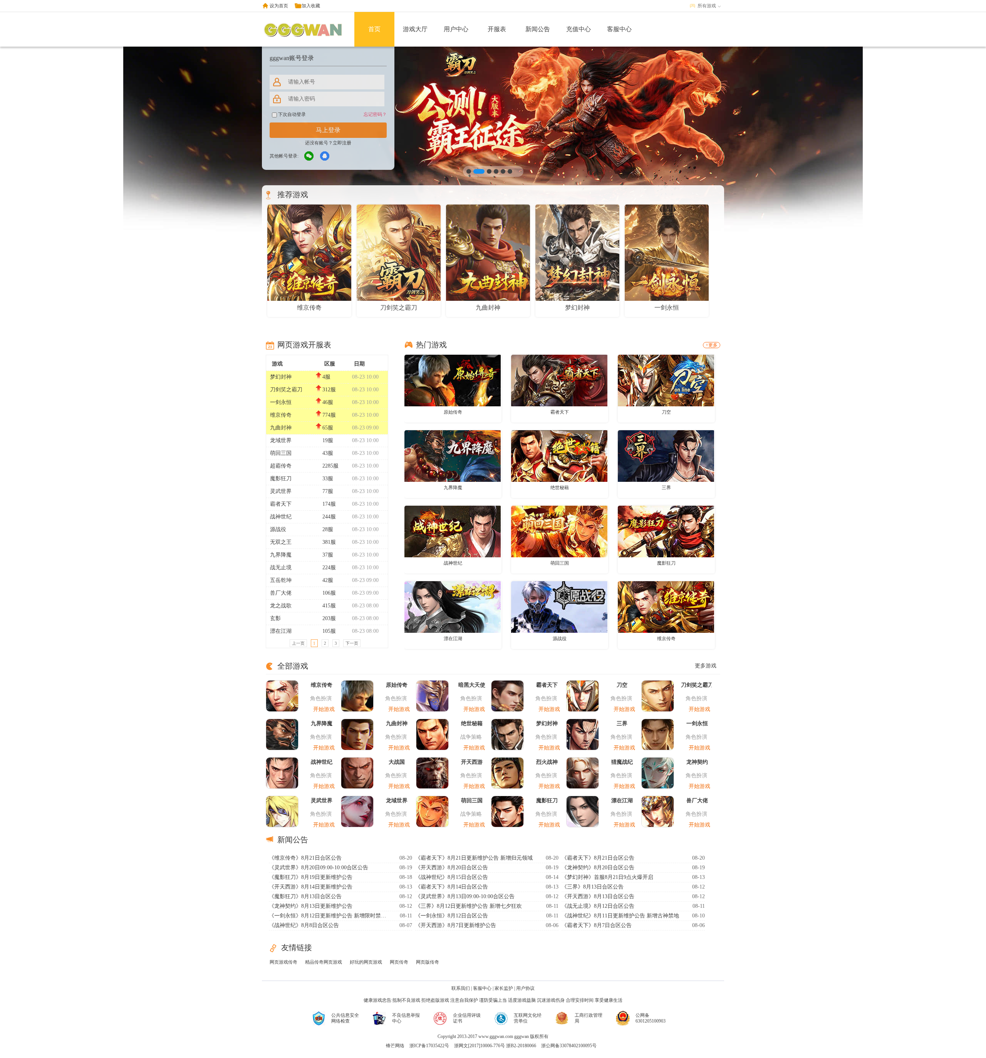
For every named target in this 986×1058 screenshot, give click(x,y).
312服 (329, 389)
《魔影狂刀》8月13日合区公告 (305, 896)
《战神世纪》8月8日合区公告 (304, 925)
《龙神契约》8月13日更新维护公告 (310, 906)
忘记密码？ (375, 114)
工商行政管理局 (588, 1018)
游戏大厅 (415, 29)
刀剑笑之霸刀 (286, 389)
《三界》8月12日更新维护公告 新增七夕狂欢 (468, 906)
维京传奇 (281, 415)
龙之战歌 (281, 606)
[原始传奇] (452, 380)
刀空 (666, 412)
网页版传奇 (427, 962)
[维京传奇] (666, 606)
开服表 (497, 29)
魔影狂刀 (281, 478)
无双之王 (281, 542)
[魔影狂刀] (666, 531)
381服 (329, 542)
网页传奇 (399, 962)
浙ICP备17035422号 (429, 1045)
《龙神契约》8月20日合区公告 (598, 867)
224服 (329, 567)
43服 (327, 453)
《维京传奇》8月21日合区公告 (305, 858)
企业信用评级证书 (467, 1018)
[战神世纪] (452, 531)
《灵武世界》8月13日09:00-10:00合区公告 (465, 896)
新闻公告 (537, 29)
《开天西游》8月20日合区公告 (451, 867)
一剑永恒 (281, 402)
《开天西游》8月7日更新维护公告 (455, 925)
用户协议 (525, 988)
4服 (326, 377)
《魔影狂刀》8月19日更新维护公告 (310, 877)
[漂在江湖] (452, 606)
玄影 (275, 618)
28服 (327, 529)
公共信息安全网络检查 (345, 1018)
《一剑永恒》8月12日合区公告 (451, 916)
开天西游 (472, 762)
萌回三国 (281, 453)
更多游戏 (705, 666)
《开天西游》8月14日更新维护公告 (310, 887)
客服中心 (619, 29)
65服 (327, 428)
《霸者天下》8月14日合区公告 (451, 887)
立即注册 (342, 143)
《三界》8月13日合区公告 (593, 887)
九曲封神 (281, 428)
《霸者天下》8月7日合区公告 (597, 925)
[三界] (666, 455)
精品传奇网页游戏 (323, 962)
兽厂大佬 (281, 593)
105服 (329, 631)
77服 (327, 491)
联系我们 (460, 988)
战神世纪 (281, 517)
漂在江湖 (281, 631)
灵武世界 (281, 491)
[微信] (309, 156)
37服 (327, 555)
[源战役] (559, 606)
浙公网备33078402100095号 (569, 1045)
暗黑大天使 (471, 685)
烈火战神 (547, 762)
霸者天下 (281, 504)
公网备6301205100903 (651, 1018)
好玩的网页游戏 (366, 962)
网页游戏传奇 (283, 962)
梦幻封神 (281, 377)
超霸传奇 (281, 466)
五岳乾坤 (281, 580)
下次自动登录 (291, 114)
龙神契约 (697, 762)
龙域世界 (281, 440)
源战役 (278, 529)
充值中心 (578, 29)
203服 (329, 618)
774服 (329, 415)
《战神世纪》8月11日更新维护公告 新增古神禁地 (620, 916)
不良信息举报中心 (406, 1018)
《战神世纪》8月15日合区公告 (451, 877)
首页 (374, 29)
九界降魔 (281, 555)
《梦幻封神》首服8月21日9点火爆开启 (607, 877)
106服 (329, 593)
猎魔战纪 (622, 762)
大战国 (397, 762)
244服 (329, 517)
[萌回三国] (559, 531)
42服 (327, 580)
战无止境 (281, 567)
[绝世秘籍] (559, 455)
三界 (666, 487)
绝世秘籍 (559, 487)
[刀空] (666, 380)
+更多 (712, 345)
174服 (329, 504)
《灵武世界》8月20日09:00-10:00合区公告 (318, 867)
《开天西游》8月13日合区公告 (598, 896)
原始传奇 (453, 412)
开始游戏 (324, 709)
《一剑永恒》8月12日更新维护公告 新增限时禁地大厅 (328, 916)
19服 (327, 440)
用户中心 (456, 29)
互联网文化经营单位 (528, 1018)
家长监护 (504, 988)
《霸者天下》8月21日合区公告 (598, 858)
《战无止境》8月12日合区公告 (598, 906)
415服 (329, 606)
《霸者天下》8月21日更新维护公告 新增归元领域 (474, 858)
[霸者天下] (559, 380)
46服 (327, 402)
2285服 (330, 466)
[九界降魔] (452, 455)
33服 (327, 478)
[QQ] (325, 156)
